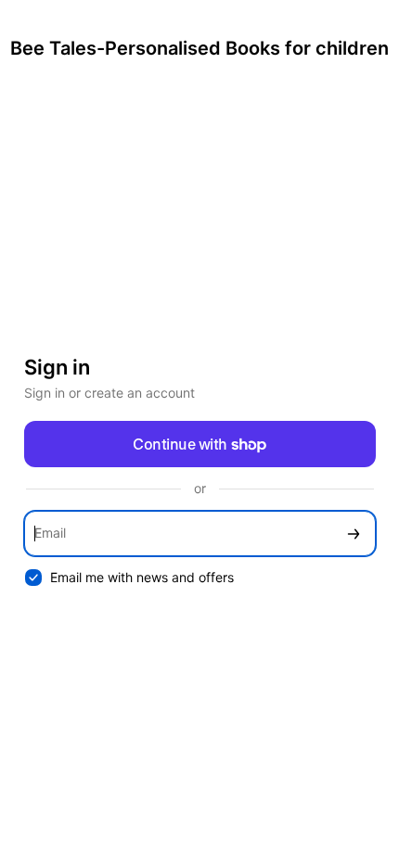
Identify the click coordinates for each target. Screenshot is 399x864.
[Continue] (353, 533)
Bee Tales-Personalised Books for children (199, 48)
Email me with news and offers (142, 577)
